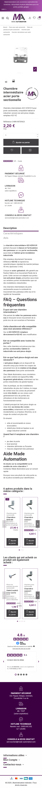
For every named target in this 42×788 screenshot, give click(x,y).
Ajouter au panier (23, 142)
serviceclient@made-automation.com (17, 218)
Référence (7, 122)
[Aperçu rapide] (17, 511)
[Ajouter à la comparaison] (30, 150)
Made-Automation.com (11, 2)
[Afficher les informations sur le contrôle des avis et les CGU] (34, 646)
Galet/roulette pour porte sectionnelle (12, 592)
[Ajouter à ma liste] (11, 150)
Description (10, 228)
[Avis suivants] (38, 661)
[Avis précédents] (3, 661)
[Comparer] (17, 507)
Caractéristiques (13, 233)
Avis (5, 238)
